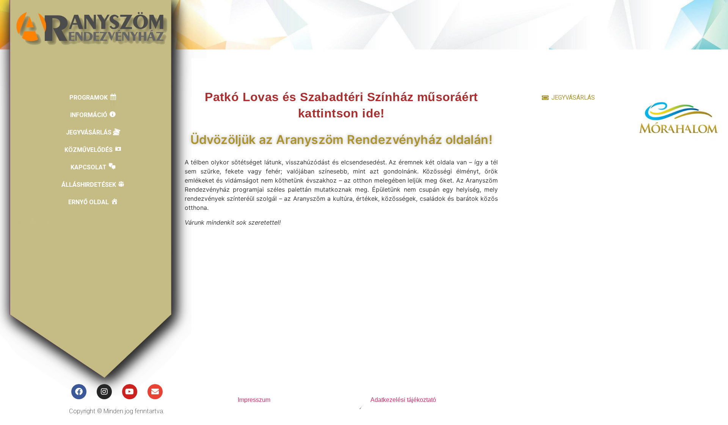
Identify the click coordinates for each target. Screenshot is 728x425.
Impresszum (254, 400)
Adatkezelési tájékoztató (403, 400)
